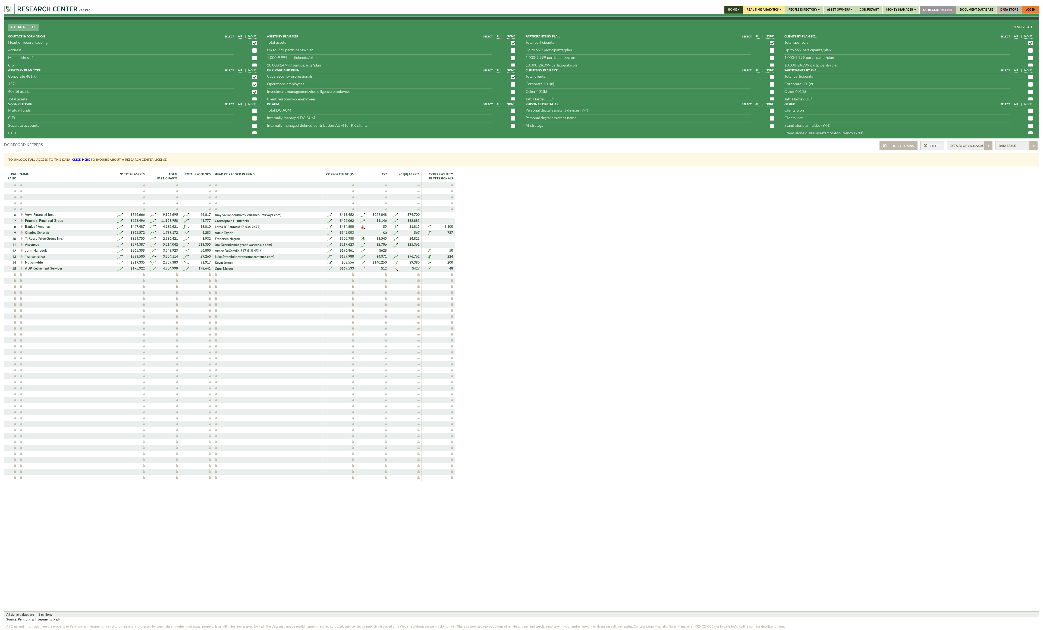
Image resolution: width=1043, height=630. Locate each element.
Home (732, 9)
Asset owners (838, 9)
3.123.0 (84, 10)
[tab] (24, 28)
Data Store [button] (1009, 9)
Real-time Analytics (763, 9)
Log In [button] (1030, 9)
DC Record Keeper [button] (938, 10)
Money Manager (899, 9)
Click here (81, 159)
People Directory (802, 9)
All (240, 36)
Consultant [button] (869, 9)
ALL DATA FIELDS (23, 27)
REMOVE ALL (1023, 27)
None (252, 36)
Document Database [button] (976, 9)
